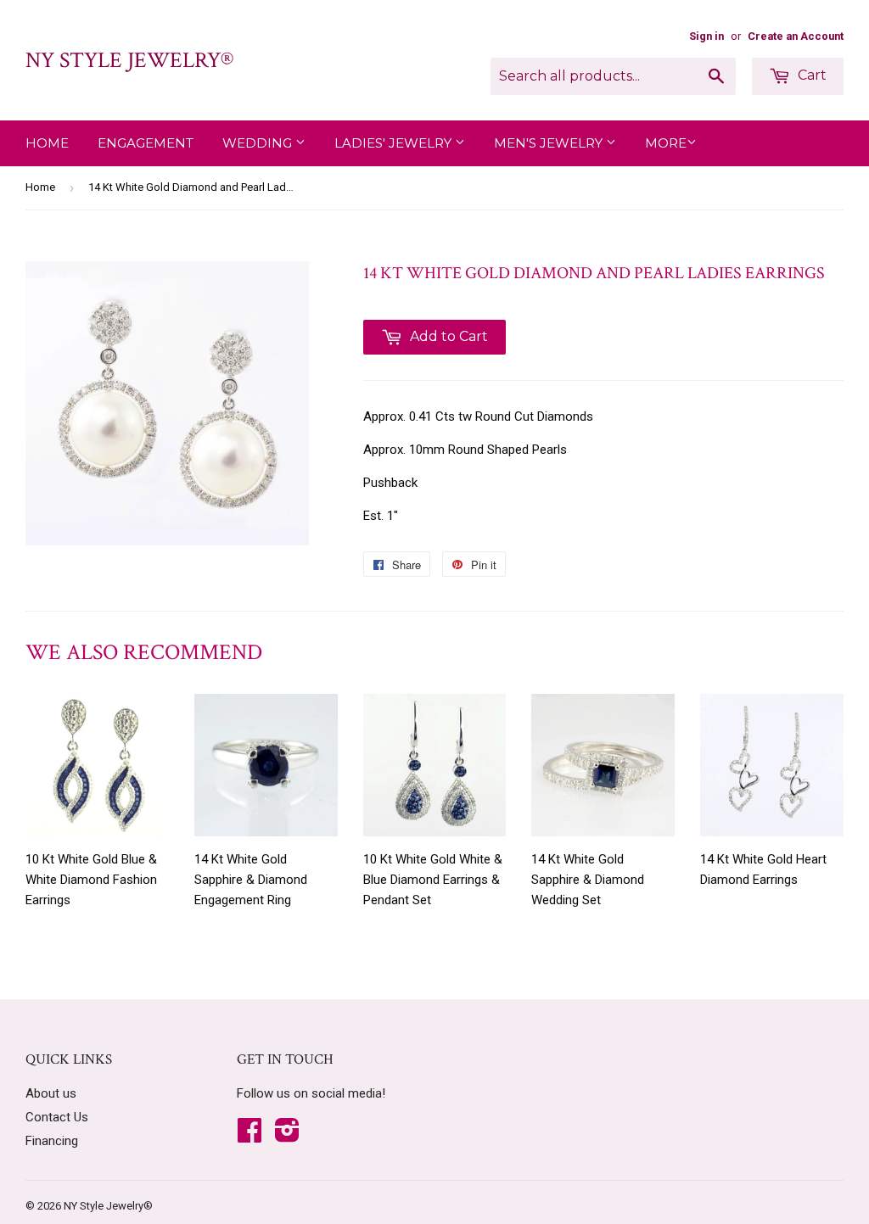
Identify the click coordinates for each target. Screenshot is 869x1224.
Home (47, 143)
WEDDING (258, 143)
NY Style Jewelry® (129, 60)
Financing (51, 1141)
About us (50, 1093)
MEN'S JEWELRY (550, 143)
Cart (810, 75)
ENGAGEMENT (145, 143)
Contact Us (56, 1117)
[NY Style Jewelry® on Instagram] (287, 1135)
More (666, 143)
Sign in (706, 36)
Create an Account (796, 36)
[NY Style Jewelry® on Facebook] (249, 1135)
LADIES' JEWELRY (394, 143)
